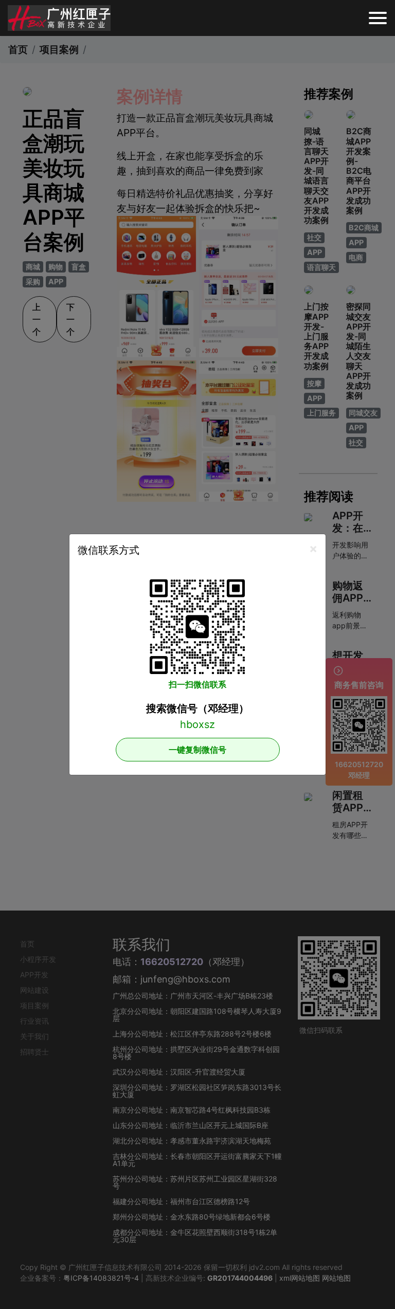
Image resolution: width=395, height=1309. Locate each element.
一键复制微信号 (197, 749)
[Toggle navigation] (377, 18)
